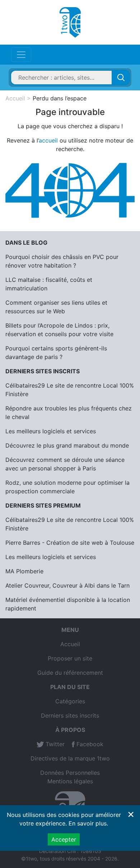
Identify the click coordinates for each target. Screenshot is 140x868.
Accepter (63, 839)
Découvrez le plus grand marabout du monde (67, 445)
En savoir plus (88, 823)
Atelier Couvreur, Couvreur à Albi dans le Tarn (67, 585)
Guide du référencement (70, 672)
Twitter (54, 744)
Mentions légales (70, 781)
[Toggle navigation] (21, 55)
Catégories (70, 701)
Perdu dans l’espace (60, 98)
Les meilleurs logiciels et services (50, 431)
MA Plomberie (24, 571)
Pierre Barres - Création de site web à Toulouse (69, 542)
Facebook (89, 744)
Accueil (15, 98)
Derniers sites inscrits (70, 715)
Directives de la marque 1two (70, 758)
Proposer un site (70, 658)
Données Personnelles (70, 772)
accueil (48, 140)
